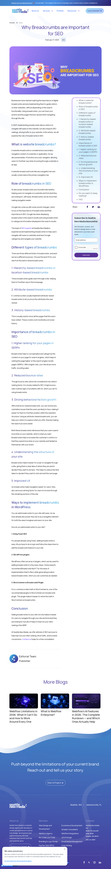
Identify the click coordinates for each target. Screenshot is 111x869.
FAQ (80, 199)
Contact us (26, 639)
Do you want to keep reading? (88, 194)
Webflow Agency (45, 833)
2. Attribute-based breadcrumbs (87, 131)
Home (12, 22)
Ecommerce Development (71, 825)
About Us (35, 11)
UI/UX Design (66, 837)
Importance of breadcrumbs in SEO (88, 144)
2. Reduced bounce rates (87, 156)
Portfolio (60, 11)
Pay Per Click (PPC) (46, 845)
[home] (20, 11)
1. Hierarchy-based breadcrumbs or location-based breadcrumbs (87, 123)
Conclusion (84, 189)
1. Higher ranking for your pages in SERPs (88, 150)
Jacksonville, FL (94, 804)
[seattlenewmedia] (18, 805)
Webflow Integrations (70, 833)
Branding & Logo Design (48, 841)
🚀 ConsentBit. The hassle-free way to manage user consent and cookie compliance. (54, 3)
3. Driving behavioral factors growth (88, 163)
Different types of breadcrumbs (87, 114)
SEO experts (27, 228)
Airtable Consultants (69, 829)
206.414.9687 (90, 840)
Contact (90, 820)
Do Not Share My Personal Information (18, 861)
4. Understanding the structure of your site (88, 171)
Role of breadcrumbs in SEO (88, 107)
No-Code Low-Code (47, 837)
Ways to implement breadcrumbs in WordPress (88, 183)
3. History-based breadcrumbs (86, 138)
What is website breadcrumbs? (86, 101)
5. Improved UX (86, 177)
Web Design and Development (45, 827)
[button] (47, 10)
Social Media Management (71, 841)
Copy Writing (66, 845)
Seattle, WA (76, 804)
